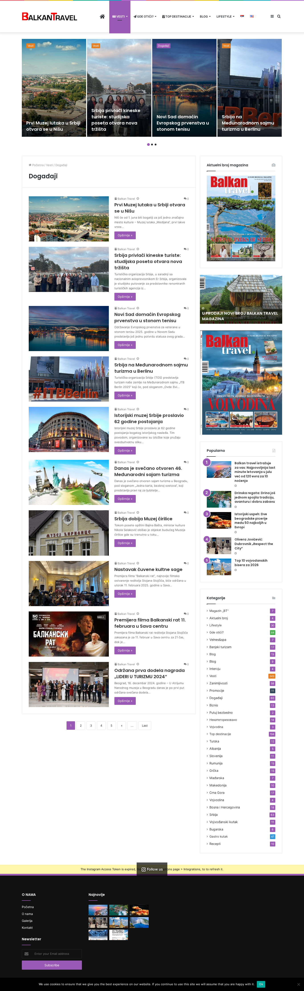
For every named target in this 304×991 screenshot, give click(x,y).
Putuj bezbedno (221, 712)
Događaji (163, 45)
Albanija (215, 748)
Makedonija (218, 785)
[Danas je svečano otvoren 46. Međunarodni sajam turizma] (69, 482)
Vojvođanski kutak (223, 822)
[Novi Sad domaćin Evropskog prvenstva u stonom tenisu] (184, 88)
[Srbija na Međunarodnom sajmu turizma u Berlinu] (249, 88)
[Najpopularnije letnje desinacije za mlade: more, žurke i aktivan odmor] (139, 922)
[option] (54, 88)
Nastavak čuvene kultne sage (148, 569)
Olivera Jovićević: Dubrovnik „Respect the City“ (254, 543)
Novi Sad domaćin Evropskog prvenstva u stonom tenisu (183, 123)
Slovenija (216, 756)
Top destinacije (178, 16)
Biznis (213, 705)
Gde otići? (145, 16)
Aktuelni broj (218, 618)
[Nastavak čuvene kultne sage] (69, 583)
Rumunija (216, 763)
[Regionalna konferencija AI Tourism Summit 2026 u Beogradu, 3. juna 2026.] (98, 935)
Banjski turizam (220, 647)
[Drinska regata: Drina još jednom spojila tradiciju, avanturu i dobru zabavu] (219, 499)
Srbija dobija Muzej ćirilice (143, 519)
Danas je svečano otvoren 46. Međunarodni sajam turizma (148, 471)
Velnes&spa (217, 639)
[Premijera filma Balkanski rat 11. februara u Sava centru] (69, 634)
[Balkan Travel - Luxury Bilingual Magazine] (49, 16)
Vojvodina (216, 727)
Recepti (215, 844)
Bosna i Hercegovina (224, 807)
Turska (214, 741)
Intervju (214, 669)
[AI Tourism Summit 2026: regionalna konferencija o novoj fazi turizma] (118, 935)
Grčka (213, 770)
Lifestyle (224, 16)
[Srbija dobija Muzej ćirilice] (69, 532)
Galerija (27, 921)
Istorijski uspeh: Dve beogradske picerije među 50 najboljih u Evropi (251, 520)
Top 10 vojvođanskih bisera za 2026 (251, 562)
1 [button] (148, 144)
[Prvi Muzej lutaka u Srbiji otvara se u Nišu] (54, 88)
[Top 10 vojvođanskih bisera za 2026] (219, 567)
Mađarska (216, 778)
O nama (27, 914)
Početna (37, 165)
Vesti (120, 16)
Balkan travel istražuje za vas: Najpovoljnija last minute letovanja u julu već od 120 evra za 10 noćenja (255, 472)
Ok (261, 984)
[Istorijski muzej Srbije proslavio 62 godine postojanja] (69, 429)
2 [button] (152, 144)
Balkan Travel (126, 198)
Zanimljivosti (218, 683)
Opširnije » (125, 235)
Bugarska (216, 829)
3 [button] (155, 144)
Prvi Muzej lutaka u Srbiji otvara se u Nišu (53, 126)
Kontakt (27, 927)
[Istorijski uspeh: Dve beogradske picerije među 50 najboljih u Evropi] (219, 520)
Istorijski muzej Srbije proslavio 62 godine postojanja (149, 418)
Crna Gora (217, 792)
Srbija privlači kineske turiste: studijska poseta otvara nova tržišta (115, 119)
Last (145, 725)
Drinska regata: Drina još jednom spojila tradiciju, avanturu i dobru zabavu (255, 497)
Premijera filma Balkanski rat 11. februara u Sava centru (150, 623)
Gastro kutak (218, 836)
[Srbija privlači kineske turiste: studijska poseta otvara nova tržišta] (119, 88)
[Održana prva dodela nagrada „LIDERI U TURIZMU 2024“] (69, 684)
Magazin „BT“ (219, 611)
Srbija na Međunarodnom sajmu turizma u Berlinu (248, 123)
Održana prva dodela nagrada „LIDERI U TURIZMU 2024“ (149, 673)
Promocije (216, 690)
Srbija (213, 814)
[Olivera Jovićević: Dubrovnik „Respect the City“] (219, 545)
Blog (204, 16)
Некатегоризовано (223, 720)
